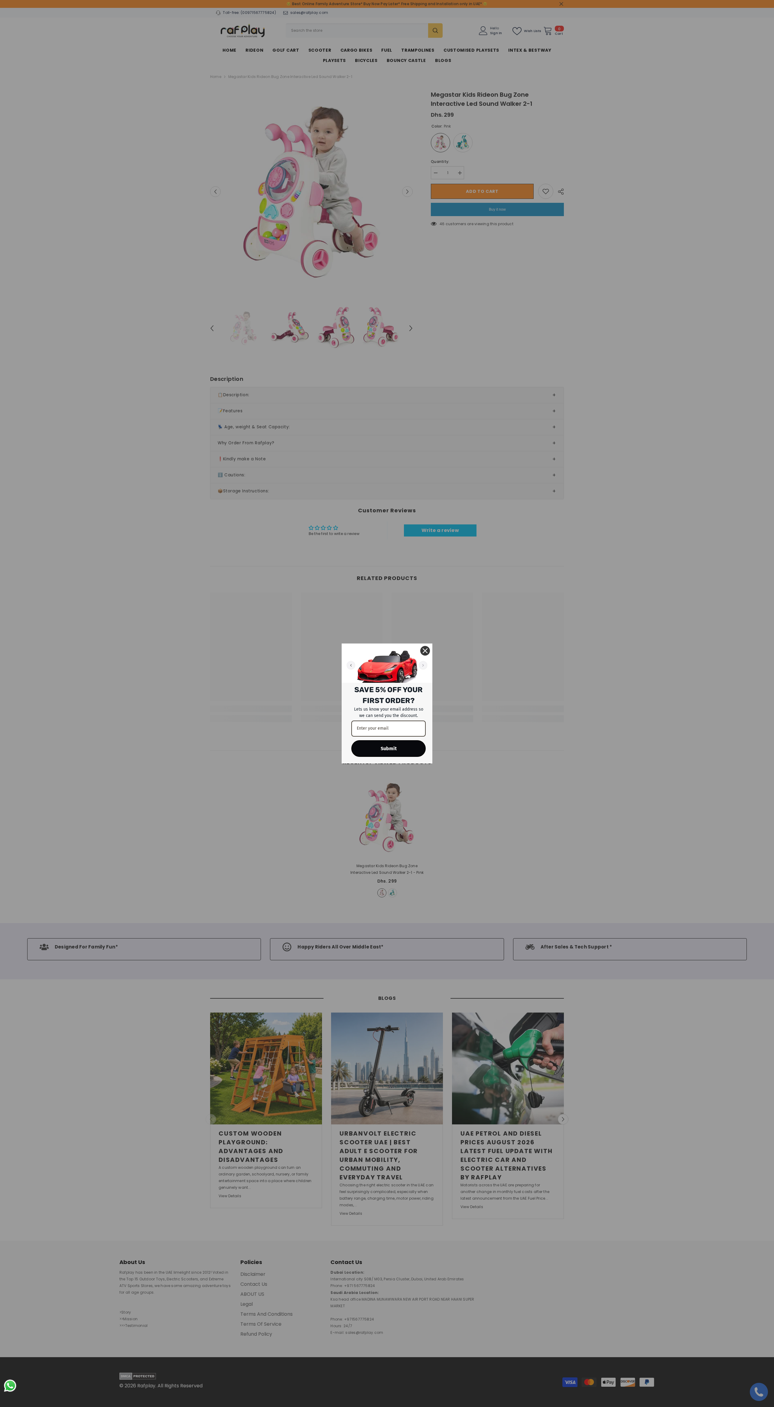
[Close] (425, 651)
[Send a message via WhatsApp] (10, 1386)
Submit (389, 748)
